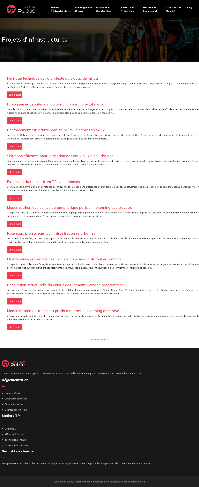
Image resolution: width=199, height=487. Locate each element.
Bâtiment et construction (103, 9)
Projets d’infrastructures (61, 9)
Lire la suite (15, 94)
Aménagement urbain (83, 9)
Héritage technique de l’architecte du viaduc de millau (52, 78)
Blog (189, 7)
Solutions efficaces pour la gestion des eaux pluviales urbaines (60, 155)
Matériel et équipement (150, 9)
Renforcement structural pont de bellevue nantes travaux (56, 130)
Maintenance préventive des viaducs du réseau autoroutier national (64, 259)
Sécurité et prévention (127, 9)
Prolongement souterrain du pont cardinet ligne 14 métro (55, 104)
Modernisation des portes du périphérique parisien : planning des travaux (69, 207)
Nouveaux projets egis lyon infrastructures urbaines (51, 233)
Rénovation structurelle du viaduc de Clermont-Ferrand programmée (65, 285)
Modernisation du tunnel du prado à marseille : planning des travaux (65, 310)
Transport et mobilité (173, 9)
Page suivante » (99, 339)
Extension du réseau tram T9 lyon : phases (43, 181)
